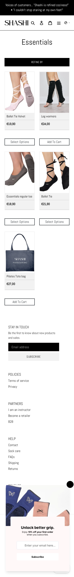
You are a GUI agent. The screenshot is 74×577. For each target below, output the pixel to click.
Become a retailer (19, 416)
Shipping (13, 463)
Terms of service (18, 381)
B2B (10, 421)
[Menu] (58, 22)
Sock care (14, 451)
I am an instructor (19, 410)
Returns (13, 469)
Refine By (37, 62)
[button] (67, 23)
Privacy (12, 386)
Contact (13, 445)
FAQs (11, 457)
